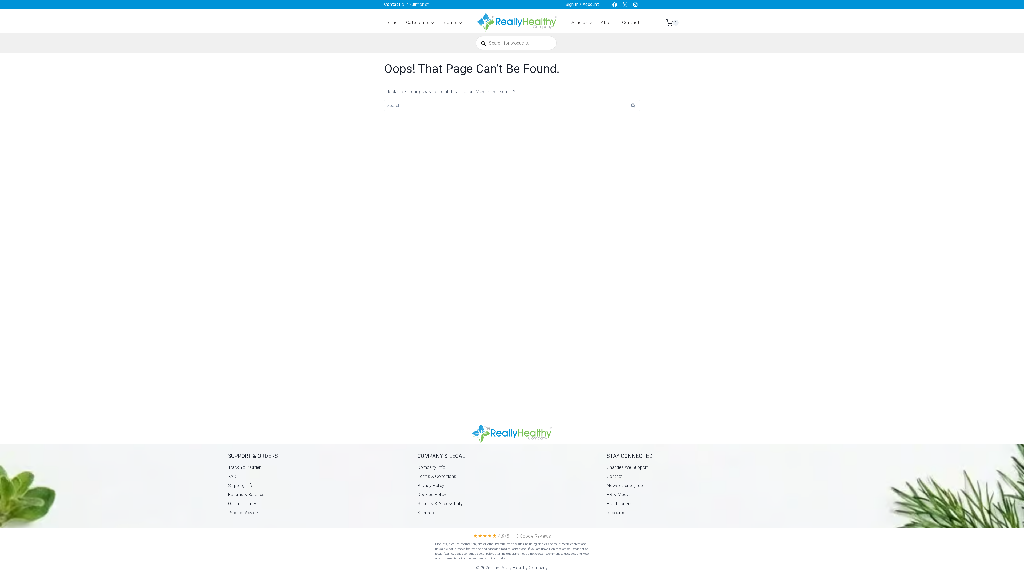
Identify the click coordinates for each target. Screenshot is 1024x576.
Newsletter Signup (625, 485)
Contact (631, 22)
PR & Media (618, 494)
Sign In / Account (582, 4)
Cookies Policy (431, 494)
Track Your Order (244, 467)
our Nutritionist (406, 4)
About (607, 22)
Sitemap (425, 512)
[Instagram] (635, 4)
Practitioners (619, 503)
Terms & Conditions (436, 476)
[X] (625, 4)
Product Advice (243, 512)
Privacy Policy (430, 485)
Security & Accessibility (440, 503)
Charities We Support (627, 467)
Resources (617, 512)
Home (391, 22)
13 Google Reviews (532, 536)
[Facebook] (614, 4)
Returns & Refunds (246, 494)
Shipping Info (241, 485)
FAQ (232, 476)
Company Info (431, 467)
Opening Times (242, 503)
